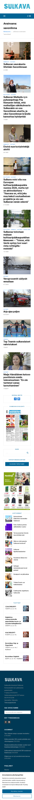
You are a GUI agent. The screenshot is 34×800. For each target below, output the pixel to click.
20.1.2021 (5, 152)
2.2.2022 (5, 70)
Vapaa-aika (26, 229)
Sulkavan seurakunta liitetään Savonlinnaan (15, 65)
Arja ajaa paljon (11, 311)
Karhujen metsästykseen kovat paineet (20, 568)
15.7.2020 (5, 251)
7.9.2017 (5, 347)
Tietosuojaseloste (10, 702)
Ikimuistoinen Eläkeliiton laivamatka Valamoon (20, 519)
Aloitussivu (7, 31)
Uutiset (12, 61)
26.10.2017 (6, 314)
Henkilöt (6, 61)
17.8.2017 (5, 388)
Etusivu (6, 770)
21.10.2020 (6, 204)
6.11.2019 (5, 284)
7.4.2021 (5, 119)
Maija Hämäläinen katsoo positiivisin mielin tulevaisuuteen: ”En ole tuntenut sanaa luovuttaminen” (16, 380)
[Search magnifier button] (27, 452)
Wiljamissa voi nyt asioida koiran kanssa (17, 756)
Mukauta (17, 796)
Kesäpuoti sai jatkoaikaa (21, 574)
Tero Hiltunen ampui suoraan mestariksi (16, 733)
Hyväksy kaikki (17, 791)
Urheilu (13, 229)
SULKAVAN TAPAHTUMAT (17, 464)
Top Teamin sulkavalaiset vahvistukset (16, 343)
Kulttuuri (6, 94)
